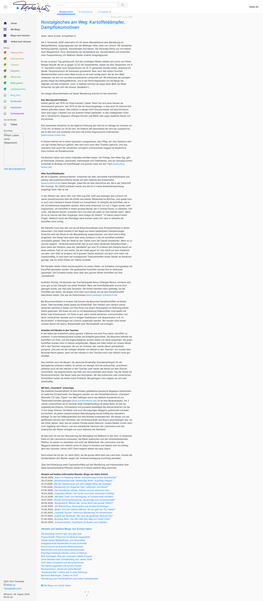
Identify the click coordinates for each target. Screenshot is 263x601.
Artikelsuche (86, 12)
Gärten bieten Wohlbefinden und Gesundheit (63, 540)
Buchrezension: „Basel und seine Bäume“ (61, 569)
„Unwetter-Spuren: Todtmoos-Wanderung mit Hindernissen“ (83, 512)
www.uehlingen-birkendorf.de (101, 295)
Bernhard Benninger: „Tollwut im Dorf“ (59, 575)
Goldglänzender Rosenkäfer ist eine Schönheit (64, 543)
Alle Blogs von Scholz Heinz (57, 585)
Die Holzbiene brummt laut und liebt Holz (61, 533)
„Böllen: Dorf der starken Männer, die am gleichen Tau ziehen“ (84, 509)
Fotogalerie (104, 12)
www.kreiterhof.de (51, 183)
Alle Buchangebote (14, 168)
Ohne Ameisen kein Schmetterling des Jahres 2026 (66, 559)
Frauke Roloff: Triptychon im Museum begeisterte (65, 537)
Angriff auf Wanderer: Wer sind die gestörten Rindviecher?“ (84, 515)
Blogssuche (66, 12)
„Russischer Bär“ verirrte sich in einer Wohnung (64, 572)
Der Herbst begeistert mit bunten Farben (61, 565)
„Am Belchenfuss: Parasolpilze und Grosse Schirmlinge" (81, 506)
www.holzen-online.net (53, 135)
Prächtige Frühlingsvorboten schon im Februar (64, 553)
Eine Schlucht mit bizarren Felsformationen (62, 546)
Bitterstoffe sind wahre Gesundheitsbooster (62, 549)
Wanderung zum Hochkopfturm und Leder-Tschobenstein (69, 578)
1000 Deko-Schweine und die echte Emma (62, 562)
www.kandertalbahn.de (84, 400)
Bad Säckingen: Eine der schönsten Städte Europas (66, 556)
